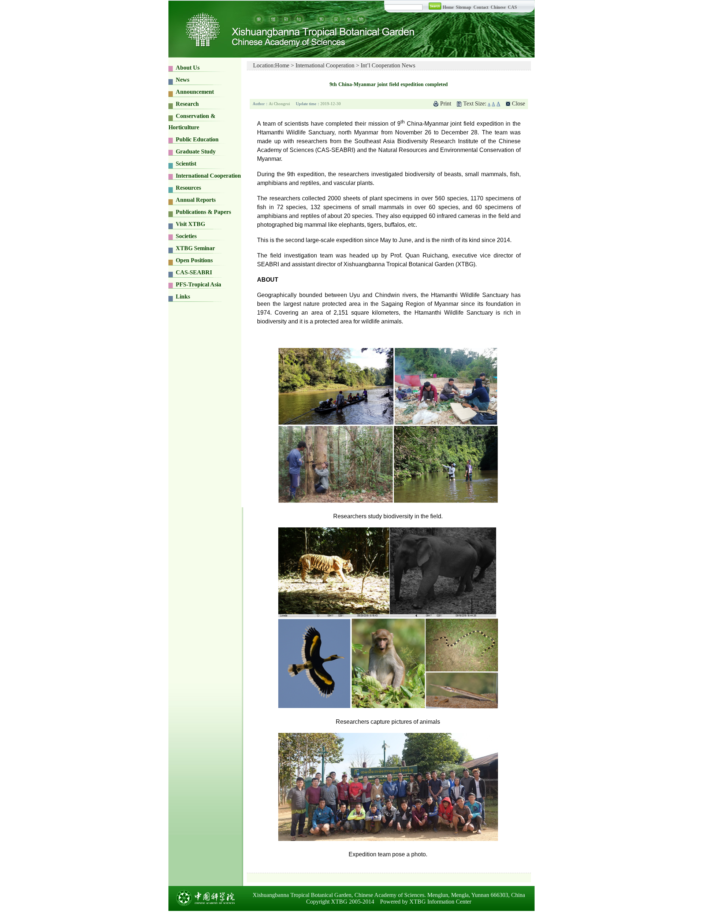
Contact (480, 7)
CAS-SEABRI (194, 272)
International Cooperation (324, 65)
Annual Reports (196, 200)
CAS (512, 7)
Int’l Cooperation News (388, 65)
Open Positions (194, 260)
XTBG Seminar (195, 248)
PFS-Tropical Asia (198, 284)
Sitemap (464, 7)
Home (448, 7)
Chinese (498, 7)
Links (183, 296)
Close (518, 103)
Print (445, 103)
